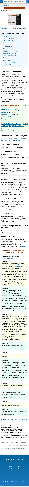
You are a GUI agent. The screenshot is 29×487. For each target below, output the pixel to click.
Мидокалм (4, 112)
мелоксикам (16, 405)
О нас (14, 462)
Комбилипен (18, 266)
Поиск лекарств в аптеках (17, 449)
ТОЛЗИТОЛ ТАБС (6, 116)
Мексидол (19, 319)
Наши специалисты (14, 464)
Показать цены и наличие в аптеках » (14, 28)
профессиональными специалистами (11, 258)
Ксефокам (19, 264)
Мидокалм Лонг (5, 114)
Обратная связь (14, 468)
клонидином (22, 246)
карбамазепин (5, 387)
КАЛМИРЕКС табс (6, 110)
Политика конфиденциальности (14, 459)
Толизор (3, 119)
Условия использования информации (14, 457)
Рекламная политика (14, 466)
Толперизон (4, 138)
